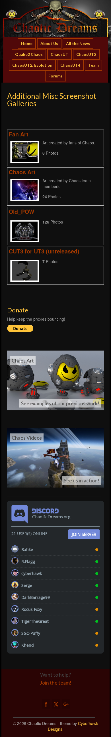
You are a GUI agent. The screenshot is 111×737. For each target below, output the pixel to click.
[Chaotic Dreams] (55, 18)
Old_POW (21, 212)
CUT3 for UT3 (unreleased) (44, 251)
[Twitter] (56, 704)
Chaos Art (22, 172)
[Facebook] (46, 704)
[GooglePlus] (66, 704)
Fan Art (18, 134)
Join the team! (55, 682)
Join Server (84, 534)
